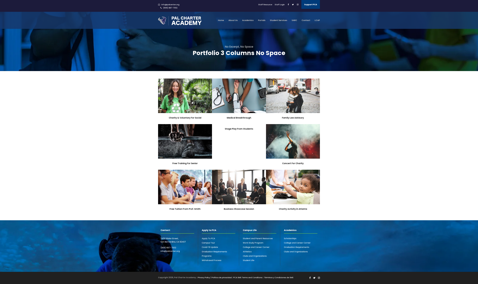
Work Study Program (253, 242)
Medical (239, 101)
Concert (289, 147)
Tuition (189, 192)
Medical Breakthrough (239, 97)
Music (297, 147)
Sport (185, 147)
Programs (206, 256)
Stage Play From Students (239, 128)
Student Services (278, 20)
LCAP (317, 20)
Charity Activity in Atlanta (293, 188)
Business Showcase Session (239, 188)
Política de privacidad (222, 277)
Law (297, 101)
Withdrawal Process (211, 260)
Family (290, 101)
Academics (248, 20)
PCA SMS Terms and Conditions (247, 277)
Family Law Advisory (293, 97)
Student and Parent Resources (258, 238)
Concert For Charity (293, 143)
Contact (306, 20)
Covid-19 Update (210, 247)
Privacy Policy (204, 277)
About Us (233, 20)
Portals (261, 20)
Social (189, 101)
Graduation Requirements (214, 251)
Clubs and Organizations (255, 256)
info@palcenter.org (170, 251)
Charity (181, 101)
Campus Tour (208, 242)
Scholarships (290, 238)
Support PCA (310, 4)
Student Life (248, 260)
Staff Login (280, 4)
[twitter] (293, 4)
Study (180, 192)
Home (221, 20)
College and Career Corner (256, 247)
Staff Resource (265, 4)
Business (239, 192)
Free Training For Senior (185, 143)
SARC (294, 20)
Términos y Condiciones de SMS (278, 277)
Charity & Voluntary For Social (185, 97)
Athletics (247, 251)
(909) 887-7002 (168, 247)
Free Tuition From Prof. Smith (185, 188)
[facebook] (288, 4)
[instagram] (298, 4)
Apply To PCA (208, 238)
